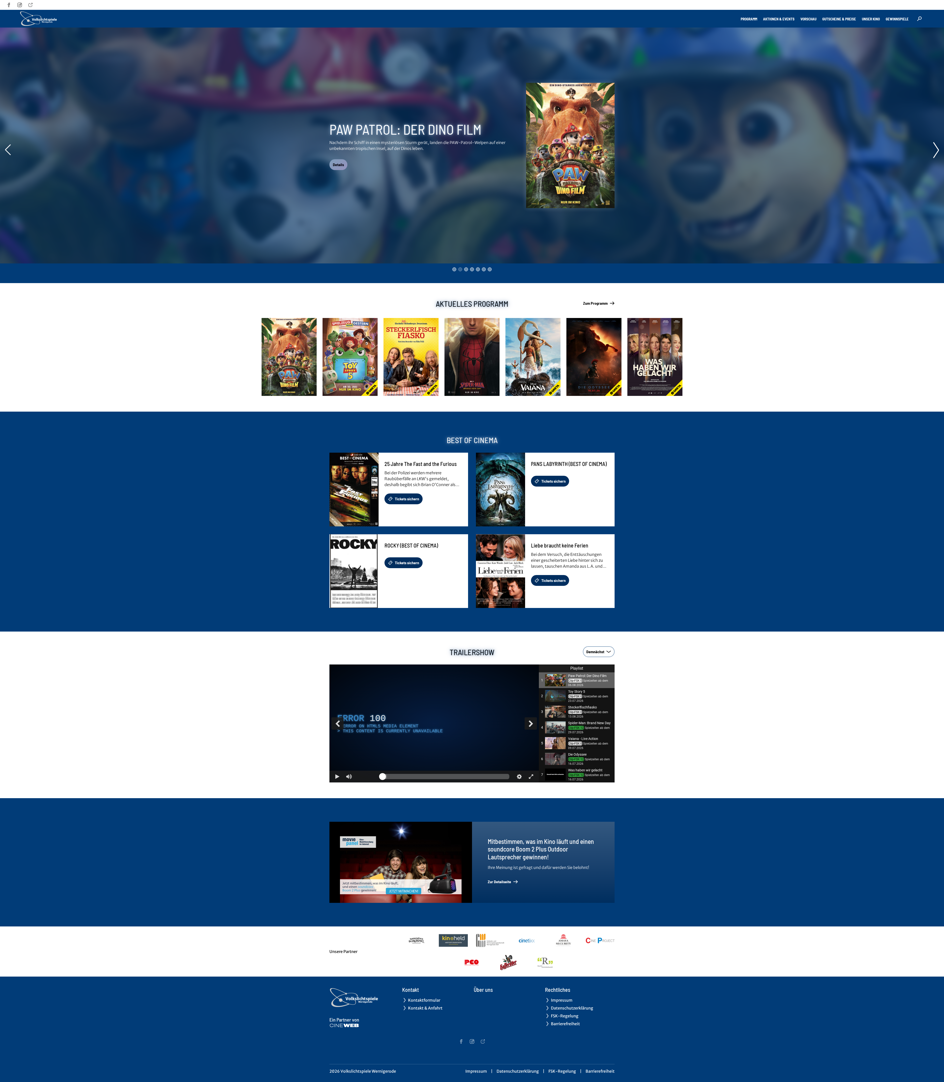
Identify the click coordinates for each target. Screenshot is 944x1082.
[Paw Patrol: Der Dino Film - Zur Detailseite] (289, 357)
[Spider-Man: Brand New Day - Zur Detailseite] (472, 357)
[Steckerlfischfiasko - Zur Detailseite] (411, 357)
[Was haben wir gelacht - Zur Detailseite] (654, 357)
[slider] (446, 776)
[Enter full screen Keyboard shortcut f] (531, 776)
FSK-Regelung (562, 1071)
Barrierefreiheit (600, 1071)
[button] (577, 680)
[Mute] (349, 776)
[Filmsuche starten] (919, 19)
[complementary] (434, 723)
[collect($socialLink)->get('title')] (9, 5)
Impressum (476, 1071)
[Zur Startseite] (54, 19)
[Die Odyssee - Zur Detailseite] (593, 357)
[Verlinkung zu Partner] (416, 940)
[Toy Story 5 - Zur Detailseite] (350, 357)
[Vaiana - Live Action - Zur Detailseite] (532, 357)
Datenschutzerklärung (518, 1071)
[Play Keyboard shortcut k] (337, 776)
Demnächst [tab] (595, 651)
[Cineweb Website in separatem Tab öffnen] (344, 1025)
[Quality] (519, 776)
